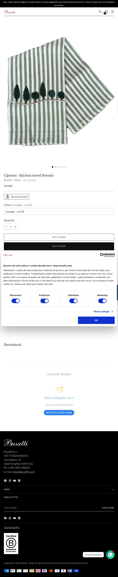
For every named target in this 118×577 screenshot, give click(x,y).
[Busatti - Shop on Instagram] (10, 481)
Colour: (18, 205)
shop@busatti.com (24, 471)
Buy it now (59, 246)
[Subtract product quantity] (15, 227)
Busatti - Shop (12, 180)
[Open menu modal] (113, 12)
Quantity (9, 220)
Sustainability (12, 527)
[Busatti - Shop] (9, 11)
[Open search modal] (100, 12)
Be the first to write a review (59, 412)
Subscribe (108, 507)
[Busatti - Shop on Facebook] (5, 481)
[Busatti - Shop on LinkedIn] (19, 481)
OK (96, 320)
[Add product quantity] (6, 227)
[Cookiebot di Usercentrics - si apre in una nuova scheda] (102, 255)
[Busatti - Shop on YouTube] (15, 481)
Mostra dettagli (101, 311)
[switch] (44, 301)
